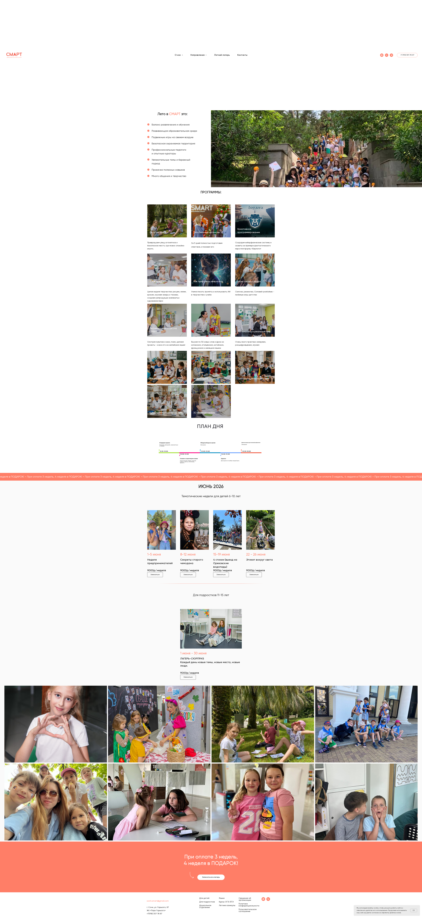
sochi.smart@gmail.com (158, 901)
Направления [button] (197, 55)
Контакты (242, 55)
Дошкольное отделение (205, 906)
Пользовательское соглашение (248, 910)
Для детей (204, 898)
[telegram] (391, 55)
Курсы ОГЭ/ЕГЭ (226, 902)
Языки (222, 898)
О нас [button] (178, 55)
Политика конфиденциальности (249, 905)
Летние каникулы (227, 905)
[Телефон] (386, 55)
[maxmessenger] (381, 55)
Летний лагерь (222, 55)
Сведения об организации (245, 899)
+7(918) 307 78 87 (154, 914)
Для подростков (207, 902)
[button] (155, 574)
